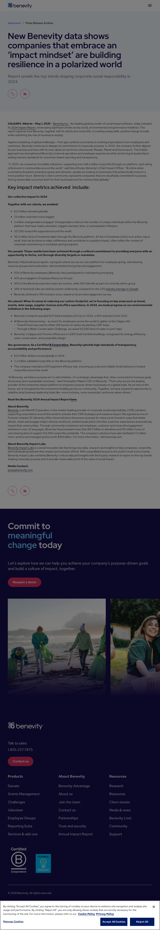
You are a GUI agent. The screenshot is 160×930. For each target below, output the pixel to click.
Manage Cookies (13, 921)
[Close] (153, 907)
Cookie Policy (86, 914)
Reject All (142, 921)
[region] (80, 915)
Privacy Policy (105, 914)
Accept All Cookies (113, 921)
